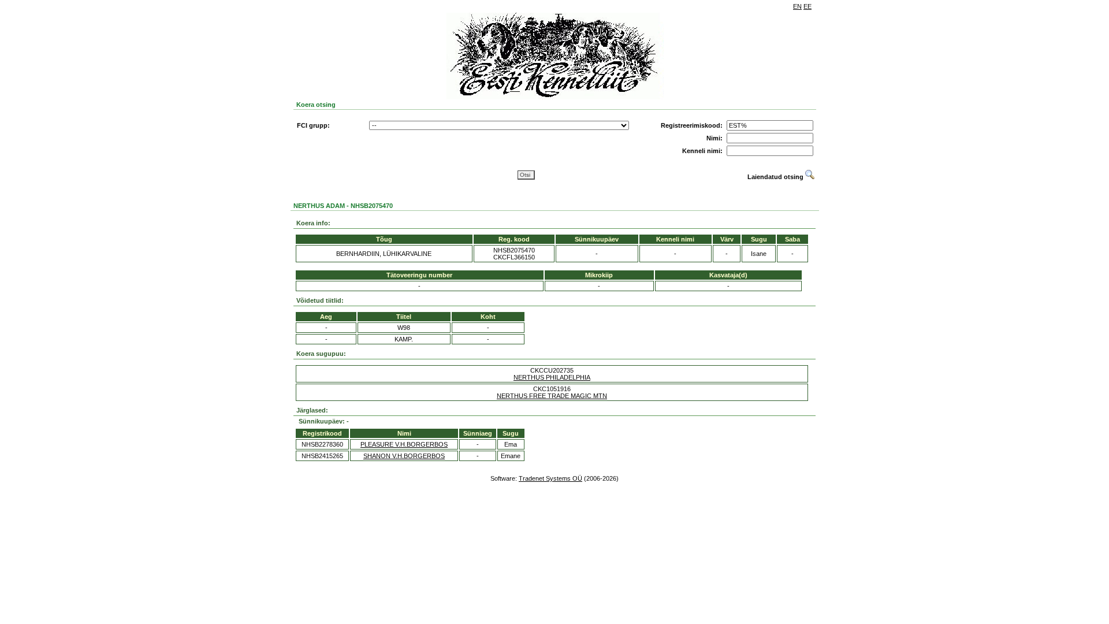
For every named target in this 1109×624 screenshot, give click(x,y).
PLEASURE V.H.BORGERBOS (404, 444)
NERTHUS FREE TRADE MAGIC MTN (552, 395)
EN (797, 6)
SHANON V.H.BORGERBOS (404, 455)
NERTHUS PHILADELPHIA (551, 377)
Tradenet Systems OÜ (550, 478)
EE (807, 6)
